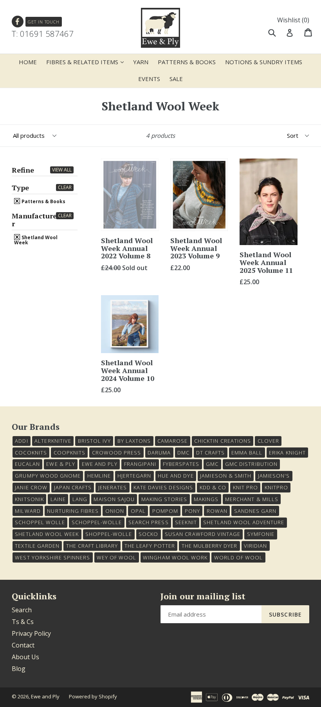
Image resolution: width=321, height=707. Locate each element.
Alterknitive (52, 440)
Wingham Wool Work (175, 557)
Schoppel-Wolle (97, 522)
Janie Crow (31, 487)
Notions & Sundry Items (263, 62)
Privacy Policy (31, 633)
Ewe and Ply (45, 696)
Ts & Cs (23, 621)
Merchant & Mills (251, 499)
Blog (18, 668)
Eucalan (27, 463)
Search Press (148, 522)
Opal (138, 510)
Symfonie (260, 533)
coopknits (69, 452)
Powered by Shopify (93, 696)
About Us (25, 657)
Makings (206, 499)
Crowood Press (116, 452)
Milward (27, 510)
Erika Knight (287, 452)
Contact (23, 645)
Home (28, 62)
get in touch (44, 22)
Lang (79, 499)
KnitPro (276, 487)
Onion (114, 510)
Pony (192, 510)
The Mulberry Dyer (210, 545)
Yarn (140, 62)
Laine (58, 499)
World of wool (238, 557)
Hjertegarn (134, 475)
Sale (176, 79)
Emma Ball (246, 452)
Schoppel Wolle (40, 522)
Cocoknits (31, 452)
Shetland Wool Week (36, 239)
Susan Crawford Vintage (202, 533)
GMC (212, 463)
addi (21, 440)
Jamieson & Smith (225, 475)
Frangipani (140, 463)
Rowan (217, 510)
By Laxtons (134, 440)
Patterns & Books (187, 62)
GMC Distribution (251, 463)
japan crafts (73, 487)
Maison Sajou (114, 499)
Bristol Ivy (94, 440)
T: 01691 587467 (43, 33)
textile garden (37, 545)
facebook (18, 22)
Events (149, 79)
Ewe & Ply (60, 463)
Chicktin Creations (222, 440)
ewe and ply (99, 463)
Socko (148, 533)
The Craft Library (92, 545)
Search (22, 610)
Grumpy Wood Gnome (48, 475)
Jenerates (112, 487)
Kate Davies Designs (163, 487)
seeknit (186, 522)
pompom (165, 510)
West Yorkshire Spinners (52, 557)
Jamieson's (274, 475)
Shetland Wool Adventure (243, 522)
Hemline (99, 475)
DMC (183, 452)
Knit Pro (245, 487)
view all (62, 169)
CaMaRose (172, 440)
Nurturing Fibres (73, 510)
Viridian (255, 545)
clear (65, 187)
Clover (268, 440)
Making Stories (164, 499)
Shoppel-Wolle (108, 533)
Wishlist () (293, 20)
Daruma (159, 452)
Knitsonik (29, 499)
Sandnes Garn (255, 510)
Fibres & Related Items (87, 62)
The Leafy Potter (149, 545)
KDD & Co (213, 487)
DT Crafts (210, 452)
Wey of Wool (116, 557)
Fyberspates (181, 463)
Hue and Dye (175, 475)
